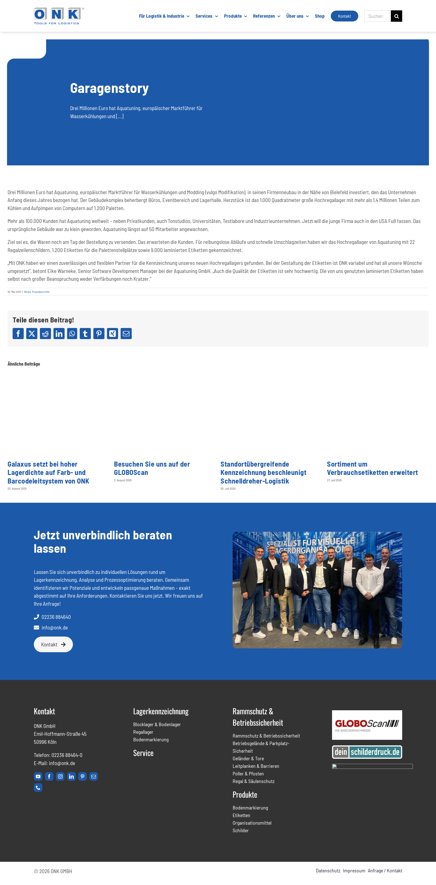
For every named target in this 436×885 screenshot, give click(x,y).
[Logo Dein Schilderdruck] (367, 748)
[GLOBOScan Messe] (367, 713)
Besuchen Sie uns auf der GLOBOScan (152, 468)
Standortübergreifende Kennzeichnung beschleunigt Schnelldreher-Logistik (263, 472)
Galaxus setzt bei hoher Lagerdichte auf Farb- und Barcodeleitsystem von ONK (49, 472)
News (27, 291)
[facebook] (49, 776)
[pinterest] (82, 776)
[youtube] (38, 776)
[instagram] (60, 776)
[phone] (38, 787)
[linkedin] (71, 776)
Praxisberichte (41, 291)
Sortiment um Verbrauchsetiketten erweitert (372, 468)
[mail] (93, 776)
